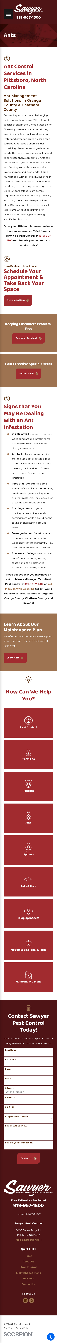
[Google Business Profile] (25, 1300)
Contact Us (28, 1284)
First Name (10, 1050)
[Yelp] (31, 1300)
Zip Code (9, 1107)
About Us (28, 1261)
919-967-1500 (28, 18)
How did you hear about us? (19, 1143)
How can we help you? (16, 1126)
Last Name (10, 1059)
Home (28, 1256)
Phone (8, 1069)
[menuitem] (28, 1256)
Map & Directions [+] (28, 1239)
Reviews (28, 1278)
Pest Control (29, 1267)
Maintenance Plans (28, 1273)
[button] (51, 1337)
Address (9, 1088)
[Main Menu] (8, 14)
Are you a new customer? (18, 1116)
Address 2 (10, 1097)
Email (8, 1078)
